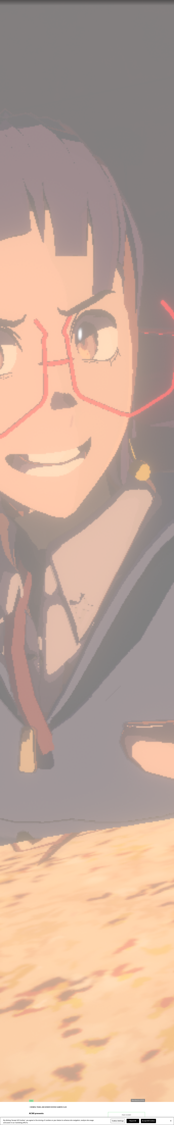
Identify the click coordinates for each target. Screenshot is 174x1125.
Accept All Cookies (148, 1121)
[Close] (171, 1121)
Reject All (132, 1121)
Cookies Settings (118, 1121)
